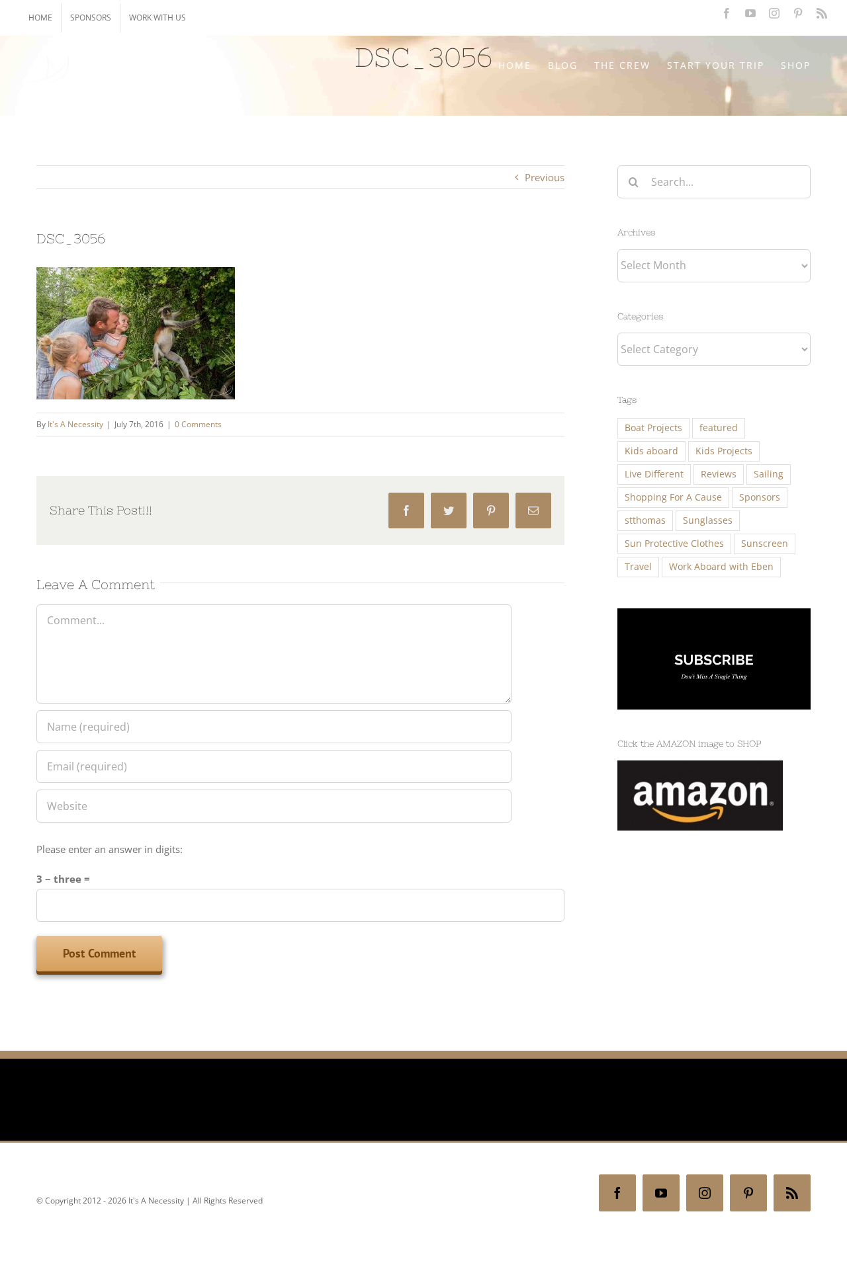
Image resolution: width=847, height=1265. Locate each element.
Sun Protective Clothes (674, 544)
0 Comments (198, 424)
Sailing (768, 474)
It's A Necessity (75, 424)
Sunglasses (708, 520)
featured (718, 428)
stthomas (645, 520)
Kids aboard (651, 451)
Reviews (718, 474)
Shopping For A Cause (673, 497)
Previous (544, 177)
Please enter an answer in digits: (109, 849)
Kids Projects (723, 451)
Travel (638, 567)
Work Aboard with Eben (721, 567)
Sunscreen (764, 544)
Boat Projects (653, 428)
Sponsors (759, 497)
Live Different (654, 474)
